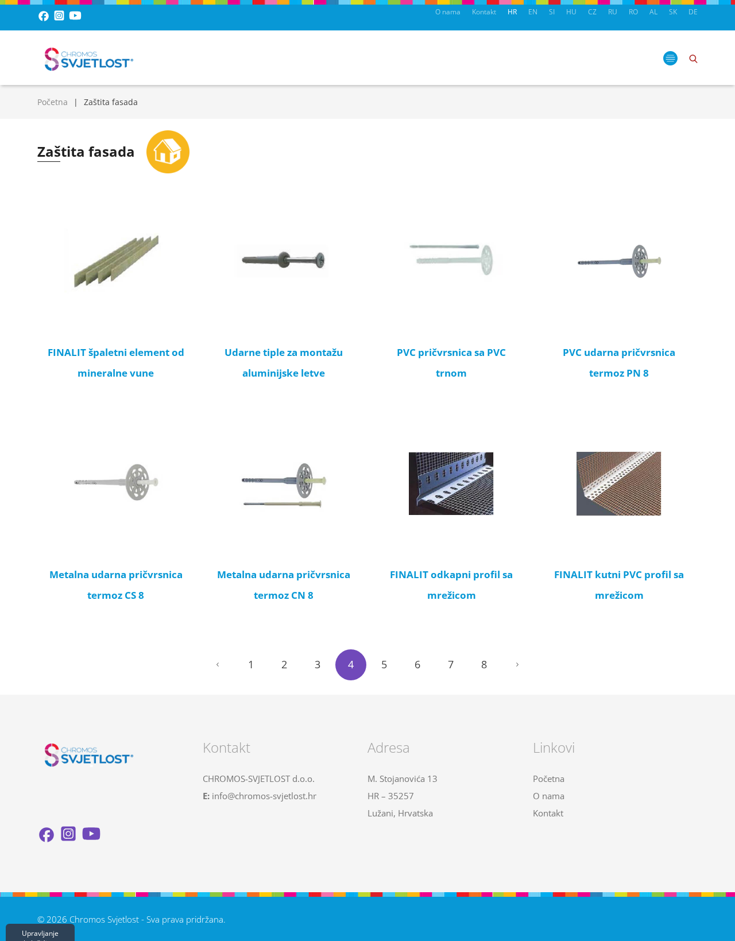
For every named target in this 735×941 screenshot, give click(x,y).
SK (673, 12)
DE (693, 12)
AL (653, 12)
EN (532, 12)
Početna (52, 101)
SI (552, 12)
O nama (448, 12)
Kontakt (484, 12)
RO (633, 12)
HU (571, 12)
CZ (592, 12)
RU (612, 12)
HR (512, 12)
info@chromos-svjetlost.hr (264, 795)
